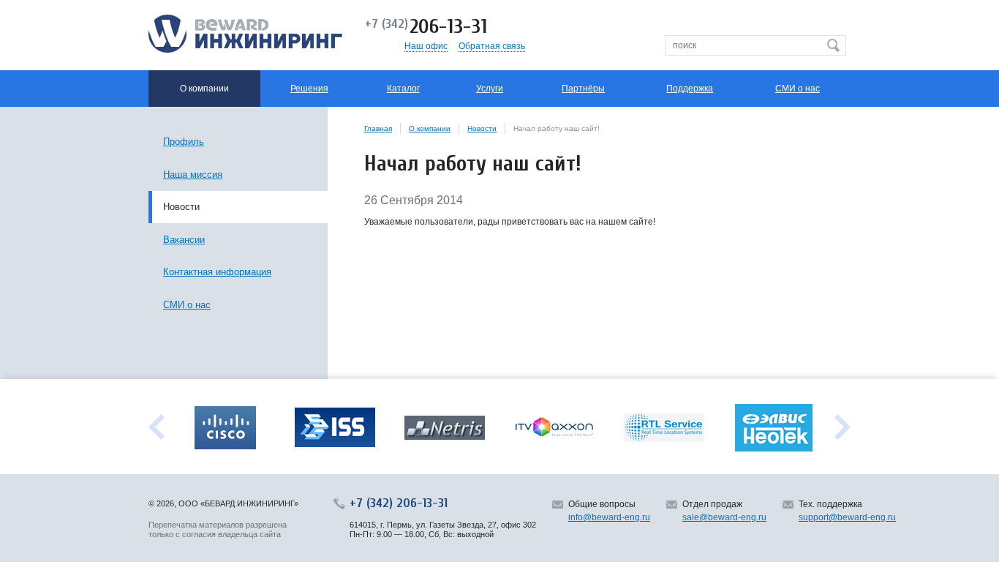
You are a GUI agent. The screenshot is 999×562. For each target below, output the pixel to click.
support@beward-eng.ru (847, 517)
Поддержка (689, 88)
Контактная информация (217, 271)
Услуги (489, 88)
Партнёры (583, 88)
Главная (378, 128)
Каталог (403, 88)
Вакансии (184, 239)
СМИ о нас (797, 88)
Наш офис (426, 46)
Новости (482, 128)
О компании (430, 128)
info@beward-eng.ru (609, 517)
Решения (309, 88)
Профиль (183, 141)
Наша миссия (192, 174)
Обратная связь (492, 46)
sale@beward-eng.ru (724, 517)
